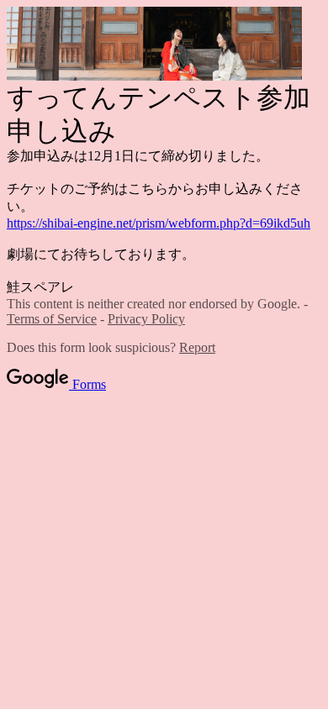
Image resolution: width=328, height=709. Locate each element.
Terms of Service (52, 319)
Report (197, 347)
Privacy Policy (146, 319)
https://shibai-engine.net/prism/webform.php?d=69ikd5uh (158, 223)
